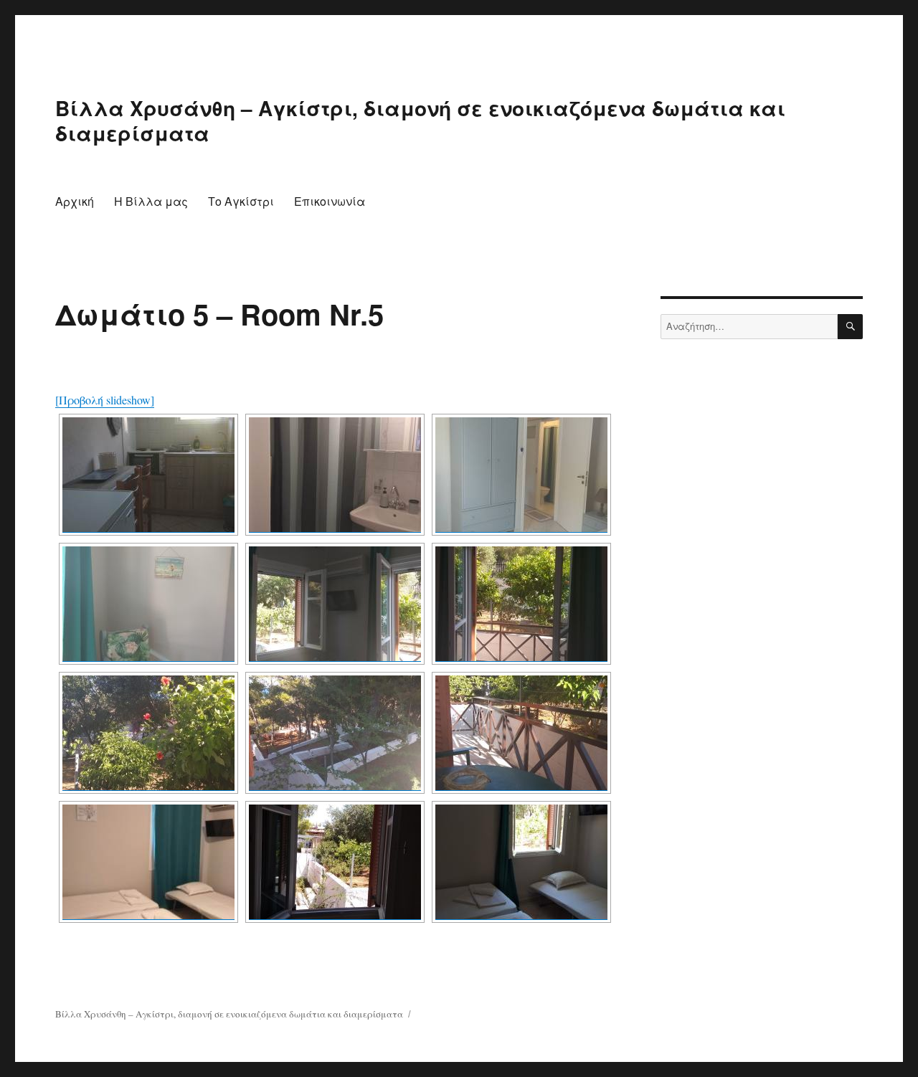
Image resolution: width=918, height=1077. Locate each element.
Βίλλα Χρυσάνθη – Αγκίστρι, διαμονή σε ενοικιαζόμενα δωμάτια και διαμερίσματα (420, 120)
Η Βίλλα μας (151, 201)
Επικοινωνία (329, 201)
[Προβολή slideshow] (104, 399)
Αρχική (74, 201)
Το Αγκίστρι (241, 201)
